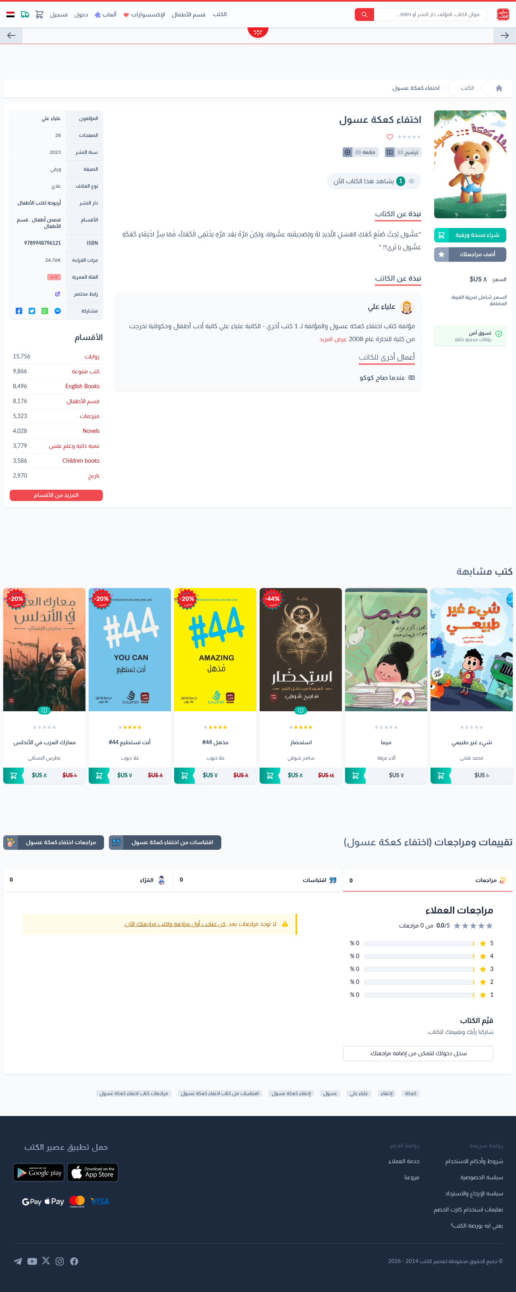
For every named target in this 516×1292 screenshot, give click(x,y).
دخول (81, 15)
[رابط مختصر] (38, 294)
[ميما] (386, 649)
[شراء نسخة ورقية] (472, 776)
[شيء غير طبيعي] (472, 649)
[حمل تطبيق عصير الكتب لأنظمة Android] (38, 1172)
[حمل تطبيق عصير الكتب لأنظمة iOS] (93, 1172)
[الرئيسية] (499, 88)
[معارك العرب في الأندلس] (44, 649)
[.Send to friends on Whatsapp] (45, 311)
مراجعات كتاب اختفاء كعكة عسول (134, 1093)
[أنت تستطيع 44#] (130, 649)
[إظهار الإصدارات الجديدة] (258, 33)
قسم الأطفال (189, 15)
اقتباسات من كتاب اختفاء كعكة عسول (220, 1093)
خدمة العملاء (404, 1161)
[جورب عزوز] (504, 35)
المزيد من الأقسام (56, 495)
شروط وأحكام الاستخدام (474, 1161)
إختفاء (386, 1093)
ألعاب (109, 15)
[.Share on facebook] (19, 311)
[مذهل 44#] (215, 649)
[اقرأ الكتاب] (300, 710)
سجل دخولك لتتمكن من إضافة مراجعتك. (418, 1053)
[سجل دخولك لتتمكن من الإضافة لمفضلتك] (390, 137)
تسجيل (59, 15)
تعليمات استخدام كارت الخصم (468, 1210)
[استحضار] (301, 649)
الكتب (220, 14)
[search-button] (364, 14)
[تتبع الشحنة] (25, 14)
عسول (330, 1093)
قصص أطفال (46, 219)
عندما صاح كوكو (382, 378)
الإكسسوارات (148, 15)
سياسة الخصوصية (481, 1177)
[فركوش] (11, 35)
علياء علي (381, 307)
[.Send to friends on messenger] (57, 311)
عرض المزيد (333, 339)
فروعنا (411, 1177)
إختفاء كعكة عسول (291, 1093)
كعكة (410, 1093)
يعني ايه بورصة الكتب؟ (477, 1226)
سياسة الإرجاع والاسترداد (474, 1194)
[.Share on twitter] (32, 311)
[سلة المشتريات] (39, 14)
